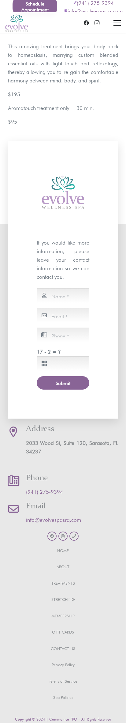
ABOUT (63, 566)
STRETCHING (63, 599)
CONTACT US (63, 648)
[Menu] (117, 23)
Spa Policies (63, 697)
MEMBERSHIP (63, 615)
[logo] (16, 23)
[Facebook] (86, 23)
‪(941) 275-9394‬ (44, 491)
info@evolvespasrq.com (95, 10)
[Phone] (74, 536)
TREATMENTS (63, 583)
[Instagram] (97, 23)
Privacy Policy (63, 664)
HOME (63, 550)
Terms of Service (63, 681)
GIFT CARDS (63, 631)
